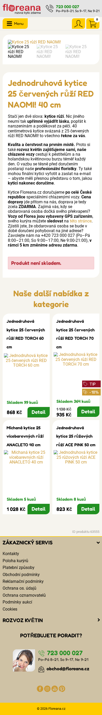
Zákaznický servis (28, 542)
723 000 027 (67, 6)
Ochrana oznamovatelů (24, 595)
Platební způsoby (19, 567)
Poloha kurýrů (15, 560)
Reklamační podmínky (23, 581)
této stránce (81, 221)
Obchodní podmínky (21, 574)
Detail (39, 412)
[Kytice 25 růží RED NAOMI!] (51, 42)
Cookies (10, 609)
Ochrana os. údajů (19, 588)
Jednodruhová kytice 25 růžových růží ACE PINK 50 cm (75, 436)
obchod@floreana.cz (67, 668)
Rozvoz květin (23, 620)
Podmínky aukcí (17, 602)
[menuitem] (21, 51)
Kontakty (11, 553)
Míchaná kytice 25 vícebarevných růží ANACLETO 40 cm (25, 436)
